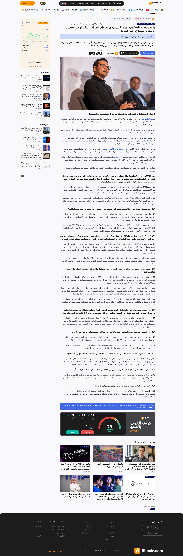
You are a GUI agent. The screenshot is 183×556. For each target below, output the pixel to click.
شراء (105, 3)
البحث (92, 3)
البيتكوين (144, 141)
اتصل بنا (111, 529)
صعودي (73, 432)
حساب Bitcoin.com (58, 526)
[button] (121, 53)
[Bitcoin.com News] (155, 3)
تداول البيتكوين (147, 119)
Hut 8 (147, 122)
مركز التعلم (86, 533)
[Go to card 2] (31, 66)
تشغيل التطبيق (27, 3)
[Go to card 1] (29, 66)
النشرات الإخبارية (82, 3)
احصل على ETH (43, 23)
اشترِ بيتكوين (61, 533)
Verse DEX (61, 536)
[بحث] (37, 3)
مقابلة (129, 24)
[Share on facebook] (100, 53)
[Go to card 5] (38, 66)
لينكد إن (38, 536)
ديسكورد (38, 533)
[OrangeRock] (154, 13)
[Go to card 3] (33, 66)
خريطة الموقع (109, 539)
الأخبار (113, 3)
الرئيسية (119, 3)
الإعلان (72, 3)
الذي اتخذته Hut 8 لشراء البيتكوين (114, 149)
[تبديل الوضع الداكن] (43, 3)
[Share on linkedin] (90, 53)
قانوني (112, 536)
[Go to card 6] (40, 66)
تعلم (97, 3)
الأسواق (87, 529)
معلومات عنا (110, 526)
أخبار (88, 526)
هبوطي (88, 432)
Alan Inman (110, 53)
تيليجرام (38, 526)
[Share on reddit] (93, 53)
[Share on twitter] (97, 53)
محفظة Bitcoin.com (58, 529)
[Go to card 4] (35, 66)
